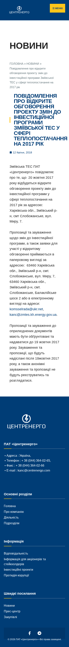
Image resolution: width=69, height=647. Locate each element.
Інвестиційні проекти (18, 569)
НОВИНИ (32, 63)
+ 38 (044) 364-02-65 (35, 460)
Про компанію (14, 511)
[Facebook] (29, 633)
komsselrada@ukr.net (26, 309)
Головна (10, 506)
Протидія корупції (16, 575)
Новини (9, 605)
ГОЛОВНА (16, 63)
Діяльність (11, 517)
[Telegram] (39, 633)
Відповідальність (16, 553)
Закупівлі (10, 617)
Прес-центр (12, 611)
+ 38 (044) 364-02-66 (30, 465)
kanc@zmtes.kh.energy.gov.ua (33, 315)
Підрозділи (11, 523)
